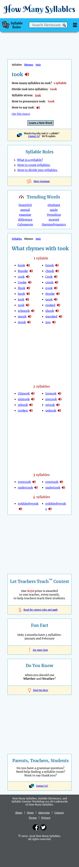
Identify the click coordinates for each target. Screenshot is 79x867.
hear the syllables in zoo (54, 322)
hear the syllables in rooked (58, 305)
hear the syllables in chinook (32, 393)
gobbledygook (28, 503)
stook (22, 322)
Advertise (44, 812)
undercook (25, 487)
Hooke (50, 294)
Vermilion (54, 215)
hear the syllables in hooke (58, 294)
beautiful (25, 205)
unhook (50, 410)
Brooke (23, 271)
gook (48, 288)
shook (49, 311)
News (30, 812)
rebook (23, 405)
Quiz (38, 64)
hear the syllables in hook (28, 294)
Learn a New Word (40, 123)
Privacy (45, 817)
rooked (50, 305)
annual (25, 210)
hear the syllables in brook (57, 265)
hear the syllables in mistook (32, 399)
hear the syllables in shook (57, 311)
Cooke (22, 282)
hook (21, 294)
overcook (24, 482)
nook (48, 299)
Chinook (24, 393)
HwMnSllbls (39, 9)
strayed (54, 219)
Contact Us (33, 136)
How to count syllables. (33, 165)
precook (51, 399)
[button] (64, 25)
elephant (54, 205)
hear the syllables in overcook (34, 482)
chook (49, 271)
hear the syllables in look (27, 299)
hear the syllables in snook (29, 316)
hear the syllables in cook (27, 277)
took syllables (27, 74)
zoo (48, 322)
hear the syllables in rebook (31, 405)
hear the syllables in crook (56, 282)
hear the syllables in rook (27, 305)
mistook (24, 399)
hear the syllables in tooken (31, 410)
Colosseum (25, 224)
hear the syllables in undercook (36, 487)
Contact (59, 812)
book (21, 265)
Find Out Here (40, 690)
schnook (24, 311)
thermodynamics (54, 224)
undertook (52, 487)
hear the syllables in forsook (59, 393)
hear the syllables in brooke (31, 271)
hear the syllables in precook (60, 399)
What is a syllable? (30, 160)
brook (49, 265)
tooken (23, 410)
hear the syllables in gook (55, 288)
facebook (36, 827)
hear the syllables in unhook (59, 410)
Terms (33, 817)
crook (49, 282)
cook (21, 277)
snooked (51, 316)
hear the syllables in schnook (32, 311)
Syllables (17, 238)
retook (50, 405)
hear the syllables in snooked (60, 316)
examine (25, 215)
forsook (50, 393)
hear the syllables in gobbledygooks (50, 509)
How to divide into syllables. (37, 170)
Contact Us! (42, 786)
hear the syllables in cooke (29, 282)
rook (21, 305)
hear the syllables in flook (28, 288)
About (18, 812)
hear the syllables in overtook (61, 482)
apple (54, 210)
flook (21, 288)
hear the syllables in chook (57, 271)
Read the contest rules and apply (39, 609)
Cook (48, 277)
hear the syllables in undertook (63, 487)
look (21, 299)
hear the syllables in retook (58, 405)
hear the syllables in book (28, 265)
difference (25, 219)
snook (22, 316)
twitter (43, 827)
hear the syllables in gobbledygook (20, 509)
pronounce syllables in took (38, 108)
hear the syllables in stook (29, 322)
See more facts (39, 650)
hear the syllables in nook (55, 299)
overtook (51, 482)
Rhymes (28, 64)
